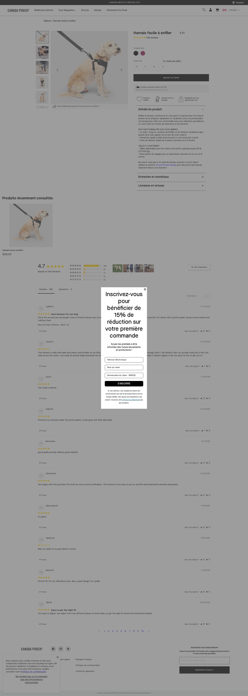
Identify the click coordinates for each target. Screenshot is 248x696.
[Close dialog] (145, 289)
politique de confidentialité (131, 400)
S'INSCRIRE (124, 383)
